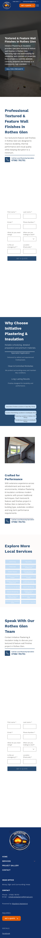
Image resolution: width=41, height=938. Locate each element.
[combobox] (29, 239)
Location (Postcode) (27, 246)
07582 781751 (18, 160)
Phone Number (29, 222)
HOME (4, 857)
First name (11, 212)
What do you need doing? (13, 234)
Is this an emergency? (12, 246)
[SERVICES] (34, 861)
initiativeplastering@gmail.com (20, 897)
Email (10, 222)
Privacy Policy (7, 887)
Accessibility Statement (24, 887)
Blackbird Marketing (20, 904)
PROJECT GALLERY (10, 865)
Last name (27, 212)
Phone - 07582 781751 (10, 895)
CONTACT (6, 870)
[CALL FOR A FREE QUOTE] (7, 159)
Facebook (6, 933)
